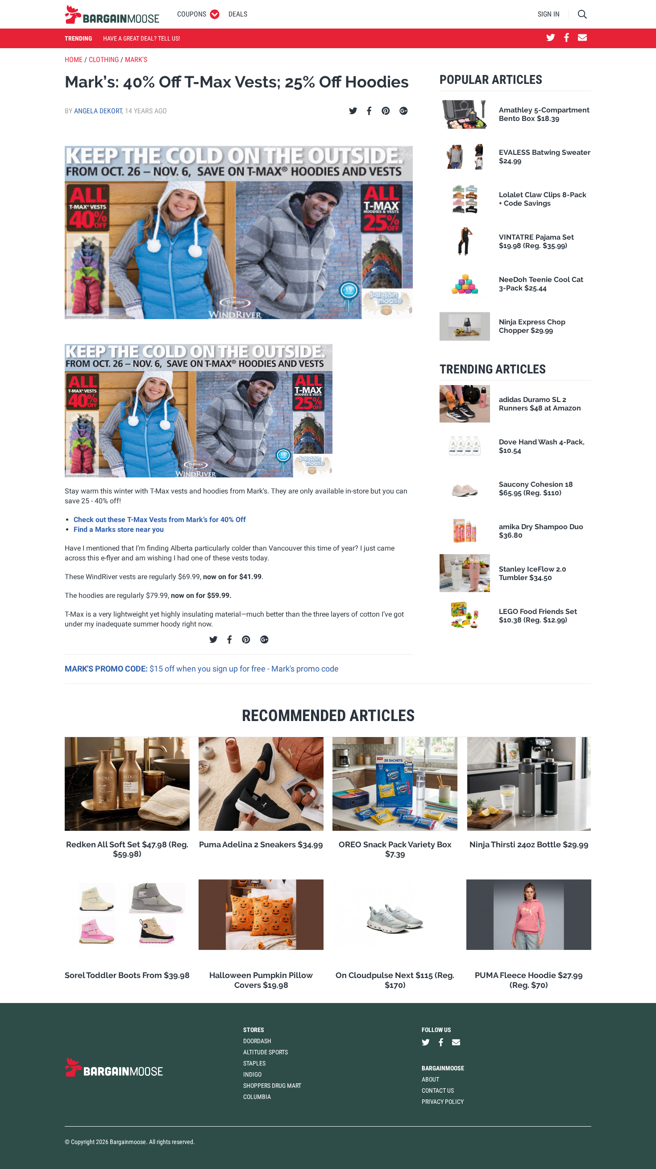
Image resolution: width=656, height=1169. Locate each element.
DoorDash (257, 1041)
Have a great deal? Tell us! (141, 38)
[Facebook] (369, 111)
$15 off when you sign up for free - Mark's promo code (244, 668)
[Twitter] (353, 111)
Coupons (191, 14)
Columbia (257, 1096)
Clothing (104, 59)
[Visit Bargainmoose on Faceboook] (566, 38)
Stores (253, 1029)
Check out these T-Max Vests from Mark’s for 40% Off (160, 519)
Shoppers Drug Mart (272, 1085)
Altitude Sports (265, 1052)
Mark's (136, 59)
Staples (254, 1063)
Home (74, 59)
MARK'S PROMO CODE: (107, 668)
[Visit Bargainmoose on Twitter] (551, 38)
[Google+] (403, 111)
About (430, 1079)
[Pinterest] (386, 111)
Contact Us (438, 1090)
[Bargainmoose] (112, 14)
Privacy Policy (443, 1101)
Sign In (549, 14)
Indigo (252, 1074)
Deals (237, 14)
